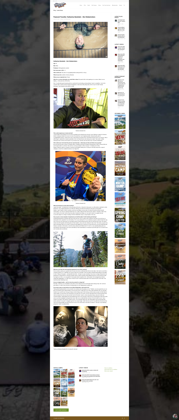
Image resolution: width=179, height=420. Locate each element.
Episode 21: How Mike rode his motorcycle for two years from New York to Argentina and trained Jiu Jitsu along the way (121, 83)
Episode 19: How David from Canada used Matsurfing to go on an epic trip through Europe (121, 102)
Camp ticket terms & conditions (110, 369)
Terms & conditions (108, 368)
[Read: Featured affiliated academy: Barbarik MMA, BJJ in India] (116, 28)
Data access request (108, 371)
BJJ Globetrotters (67, 19)
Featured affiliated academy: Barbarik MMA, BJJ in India (121, 28)
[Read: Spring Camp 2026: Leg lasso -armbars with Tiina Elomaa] (116, 47)
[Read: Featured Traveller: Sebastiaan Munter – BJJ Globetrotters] (116, 35)
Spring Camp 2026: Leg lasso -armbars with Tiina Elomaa (121, 48)
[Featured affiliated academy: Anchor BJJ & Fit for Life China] (1, 210)
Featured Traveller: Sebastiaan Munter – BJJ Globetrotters (121, 36)
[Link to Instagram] (54, 1)
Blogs (62, 19)
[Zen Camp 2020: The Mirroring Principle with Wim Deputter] (178, 210)
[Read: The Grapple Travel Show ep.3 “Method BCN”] (116, 20)
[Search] (124, 5)
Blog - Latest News (58, 10)
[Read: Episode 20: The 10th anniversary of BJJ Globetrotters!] (116, 93)
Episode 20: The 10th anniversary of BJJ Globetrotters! (121, 94)
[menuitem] (81, 5)
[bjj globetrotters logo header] (60, 5)
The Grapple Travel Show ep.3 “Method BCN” (121, 21)
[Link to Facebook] (56, 1)
